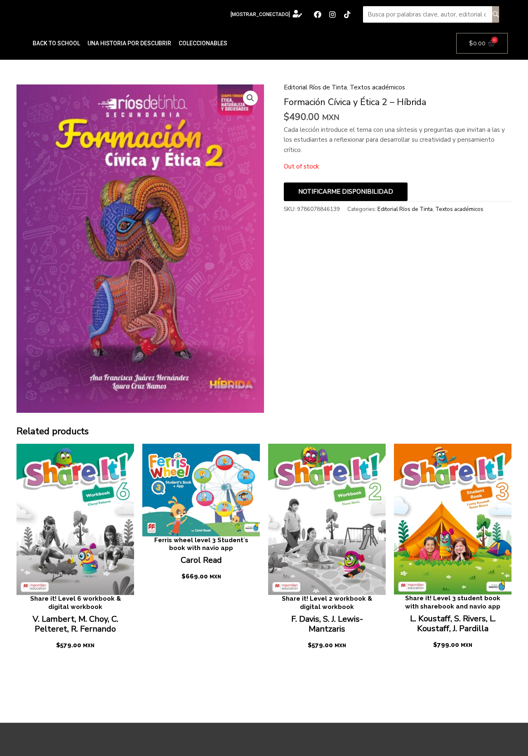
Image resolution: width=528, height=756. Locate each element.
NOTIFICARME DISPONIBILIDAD (345, 191)
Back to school (56, 43)
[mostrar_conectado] (260, 14)
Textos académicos (377, 87)
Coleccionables (203, 43)
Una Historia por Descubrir (129, 43)
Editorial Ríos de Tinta (315, 87)
